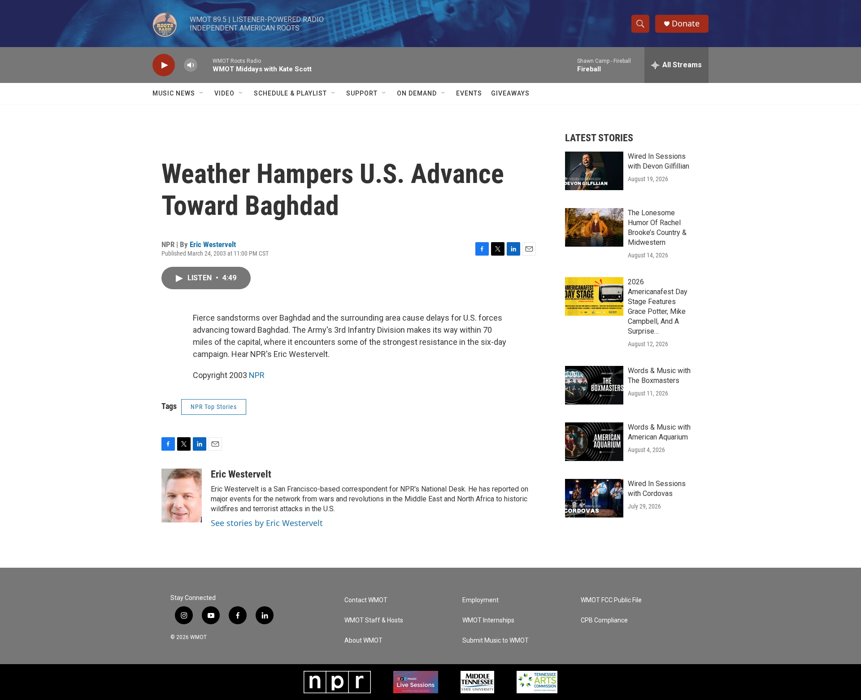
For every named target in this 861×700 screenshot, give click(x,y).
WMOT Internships (488, 620)
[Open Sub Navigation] (201, 93)
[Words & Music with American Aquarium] (594, 441)
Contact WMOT (365, 600)
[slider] (205, 65)
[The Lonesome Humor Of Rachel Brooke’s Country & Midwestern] (594, 227)
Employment (480, 600)
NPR (257, 375)
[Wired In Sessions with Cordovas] (594, 498)
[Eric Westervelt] (181, 495)
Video (224, 93)
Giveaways (510, 93)
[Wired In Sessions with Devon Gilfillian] (594, 171)
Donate (686, 23)
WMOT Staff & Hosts (373, 620)
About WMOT (363, 640)
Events (469, 93)
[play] (164, 65)
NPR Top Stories (214, 406)
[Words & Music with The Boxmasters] (594, 385)
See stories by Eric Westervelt (267, 522)
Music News (173, 93)
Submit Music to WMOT (495, 640)
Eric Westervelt (213, 244)
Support (362, 93)
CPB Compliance (604, 620)
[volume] (190, 65)
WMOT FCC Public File (611, 600)
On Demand (417, 93)
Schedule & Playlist (290, 93)
